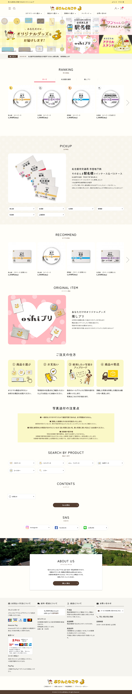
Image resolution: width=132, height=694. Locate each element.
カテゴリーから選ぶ (33, 13)
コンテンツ (85, 13)
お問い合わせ (101, 13)
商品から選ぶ (52, 13)
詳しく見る (66, 583)
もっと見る (66, 505)
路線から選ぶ (69, 13)
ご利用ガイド (48, 686)
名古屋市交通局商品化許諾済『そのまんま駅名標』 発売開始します (49, 56)
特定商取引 (68, 686)
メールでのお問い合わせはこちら (109, 611)
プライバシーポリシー (81, 686)
